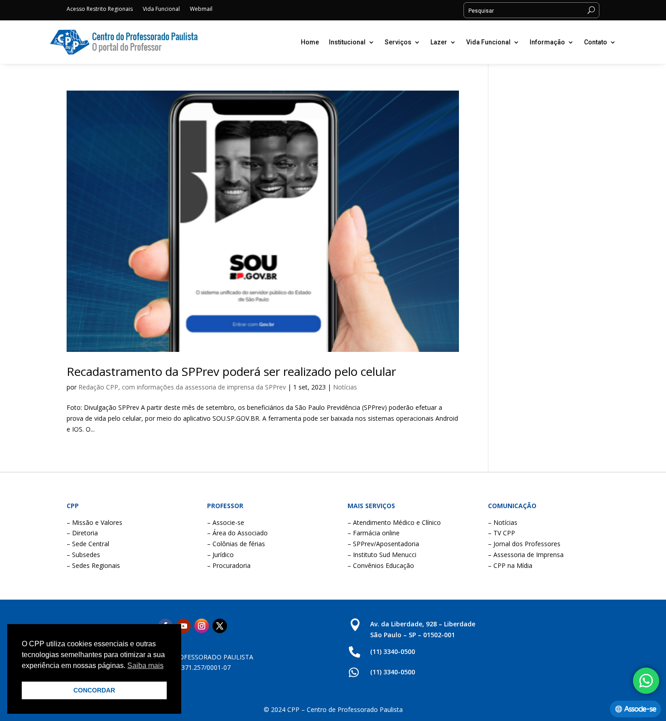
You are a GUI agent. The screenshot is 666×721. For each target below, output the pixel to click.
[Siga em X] (219, 626)
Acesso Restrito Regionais (100, 9)
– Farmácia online (373, 533)
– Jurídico (220, 554)
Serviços (398, 42)
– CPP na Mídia (510, 565)
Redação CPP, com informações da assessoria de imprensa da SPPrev (182, 387)
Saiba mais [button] (145, 665)
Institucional (347, 42)
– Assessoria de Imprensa (526, 554)
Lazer (438, 42)
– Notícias (502, 522)
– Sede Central (88, 543)
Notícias (345, 387)
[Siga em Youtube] (183, 626)
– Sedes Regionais (93, 565)
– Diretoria (82, 533)
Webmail (201, 9)
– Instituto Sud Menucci (381, 554)
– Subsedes (83, 554)
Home (310, 42)
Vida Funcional (161, 9)
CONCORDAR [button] (94, 690)
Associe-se (640, 709)
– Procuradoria (229, 565)
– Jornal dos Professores (524, 543)
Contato (595, 42)
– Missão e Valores (94, 522)
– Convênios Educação (380, 565)
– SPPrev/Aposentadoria (383, 543)
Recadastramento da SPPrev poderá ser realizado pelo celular (231, 371)
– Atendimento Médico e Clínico (394, 522)
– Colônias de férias (236, 543)
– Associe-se (225, 522)
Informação (547, 42)
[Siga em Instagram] (201, 626)
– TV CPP (501, 533)
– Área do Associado (237, 533)
